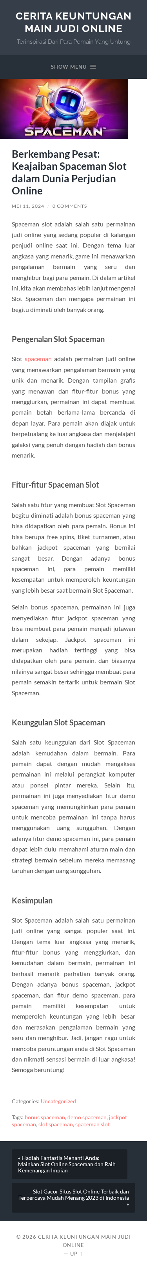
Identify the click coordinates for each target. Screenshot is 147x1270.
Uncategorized (58, 1101)
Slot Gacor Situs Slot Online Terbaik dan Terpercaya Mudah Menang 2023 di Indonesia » (73, 1197)
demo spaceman (87, 1117)
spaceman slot (92, 1124)
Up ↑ (76, 1253)
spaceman (38, 358)
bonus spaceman (45, 1117)
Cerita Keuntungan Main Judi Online (74, 22)
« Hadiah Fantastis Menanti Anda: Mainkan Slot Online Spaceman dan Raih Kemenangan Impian (67, 1164)
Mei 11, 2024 (28, 206)
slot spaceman (55, 1124)
